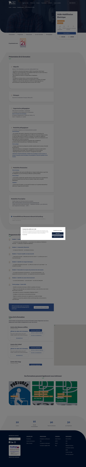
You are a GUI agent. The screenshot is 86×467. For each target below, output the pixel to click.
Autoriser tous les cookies (58, 236)
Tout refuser (58, 233)
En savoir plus (25, 234)
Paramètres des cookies (57, 230)
